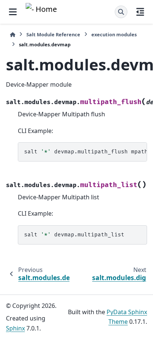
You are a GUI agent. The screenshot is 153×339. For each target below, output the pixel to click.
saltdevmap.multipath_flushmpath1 (85, 152)
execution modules (114, 34)
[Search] (121, 12)
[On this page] (140, 12)
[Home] (12, 35)
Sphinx (15, 328)
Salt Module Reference (53, 34)
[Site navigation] (13, 12)
